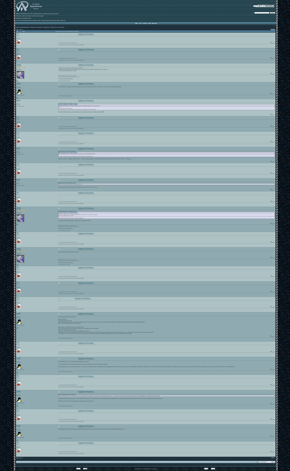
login (269, 4)
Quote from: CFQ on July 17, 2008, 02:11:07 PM (67, 182)
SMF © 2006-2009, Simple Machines (150, 468)
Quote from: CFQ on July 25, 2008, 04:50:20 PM (67, 394)
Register (154, 23)
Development (47, 27)
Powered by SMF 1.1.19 (139, 468)
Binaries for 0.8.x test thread (57, 27)
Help (140, 23)
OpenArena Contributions (36, 27)
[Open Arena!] (17, 81)
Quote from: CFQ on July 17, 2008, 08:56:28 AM (67, 151)
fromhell (19, 64)
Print (273, 29)
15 (22, 29)
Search (145, 23)
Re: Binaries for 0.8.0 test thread (85, 34)
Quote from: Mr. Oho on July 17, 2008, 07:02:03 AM (67, 152)
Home (136, 23)
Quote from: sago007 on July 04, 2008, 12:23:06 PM (67, 104)
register (272, 4)
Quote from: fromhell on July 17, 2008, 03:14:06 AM (67, 212)
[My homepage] (17, 98)
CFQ (18, 33)
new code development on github (64, 80)
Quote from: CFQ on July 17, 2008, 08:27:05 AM (67, 211)
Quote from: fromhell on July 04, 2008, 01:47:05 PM (67, 103)
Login (149, 23)
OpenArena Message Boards (22, 27)
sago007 (19, 83)
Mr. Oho (18, 100)
